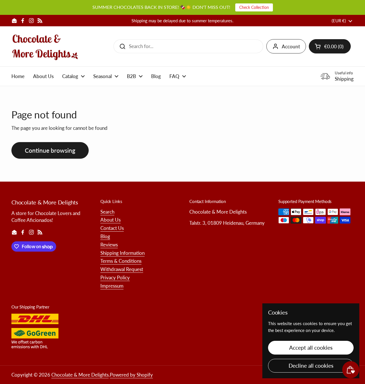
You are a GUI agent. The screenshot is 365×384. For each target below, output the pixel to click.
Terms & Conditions (120, 261)
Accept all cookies (310, 347)
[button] (330, 46)
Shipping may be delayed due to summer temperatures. (182, 21)
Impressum (111, 286)
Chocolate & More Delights (80, 375)
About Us (110, 220)
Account (291, 46)
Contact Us (112, 228)
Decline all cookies (311, 365)
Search (107, 212)
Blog (105, 236)
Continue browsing (50, 150)
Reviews (109, 245)
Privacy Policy (115, 277)
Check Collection (254, 7)
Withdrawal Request (121, 269)
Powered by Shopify (131, 375)
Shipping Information (122, 253)
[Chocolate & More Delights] (45, 46)
